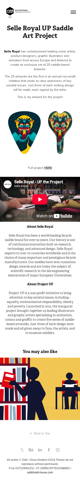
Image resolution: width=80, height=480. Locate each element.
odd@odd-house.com (40, 472)
